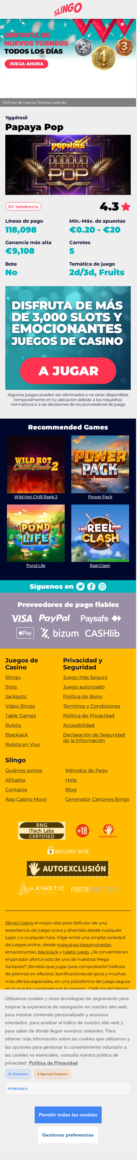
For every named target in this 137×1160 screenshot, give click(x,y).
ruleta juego (76, 951)
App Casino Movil (26, 799)
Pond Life (35, 565)
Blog (71, 790)
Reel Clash (100, 565)
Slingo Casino (19, 922)
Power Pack (100, 496)
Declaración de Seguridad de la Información (94, 737)
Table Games (20, 716)
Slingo (12, 677)
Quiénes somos (23, 770)
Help (71, 780)
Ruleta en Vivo (22, 744)
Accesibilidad (79, 725)
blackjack (48, 951)
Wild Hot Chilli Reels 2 (35, 496)
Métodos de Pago (86, 770)
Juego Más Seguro (85, 677)
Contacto (16, 790)
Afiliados (15, 780)
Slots (11, 687)
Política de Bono (82, 696)
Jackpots (15, 696)
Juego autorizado (84, 687)
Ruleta (13, 725)
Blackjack (16, 735)
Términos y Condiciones (91, 706)
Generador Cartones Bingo (97, 799)
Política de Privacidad (89, 716)
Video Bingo (20, 706)
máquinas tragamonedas (84, 944)
